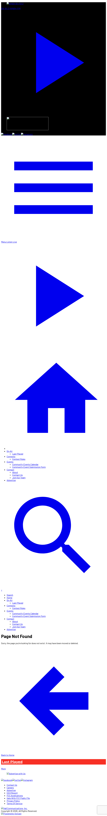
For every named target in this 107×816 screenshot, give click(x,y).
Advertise (11, 480)
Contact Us (17, 475)
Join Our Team (18, 477)
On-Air (10, 451)
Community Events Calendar (25, 464)
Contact (10, 469)
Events (10, 461)
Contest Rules (18, 459)
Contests (11, 456)
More (3, 768)
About (15, 472)
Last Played (17, 453)
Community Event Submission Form (29, 467)
